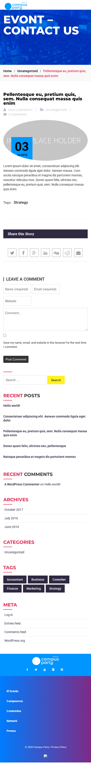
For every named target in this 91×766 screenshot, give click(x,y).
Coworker (59, 579)
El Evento (12, 691)
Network (12, 721)
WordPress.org (14, 640)
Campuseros (15, 701)
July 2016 (11, 518)
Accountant (15, 579)
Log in (8, 615)
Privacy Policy (58, 747)
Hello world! (11, 405)
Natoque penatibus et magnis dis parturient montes (39, 456)
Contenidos (14, 711)
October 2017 (13, 509)
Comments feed (15, 632)
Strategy (21, 202)
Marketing (34, 588)
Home (7, 71)
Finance (12, 588)
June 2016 (11, 527)
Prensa (11, 730)
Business (37, 579)
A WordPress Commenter (22, 484)
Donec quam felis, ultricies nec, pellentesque (34, 446)
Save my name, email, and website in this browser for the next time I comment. (44, 345)
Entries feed (12, 623)
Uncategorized (27, 71)
